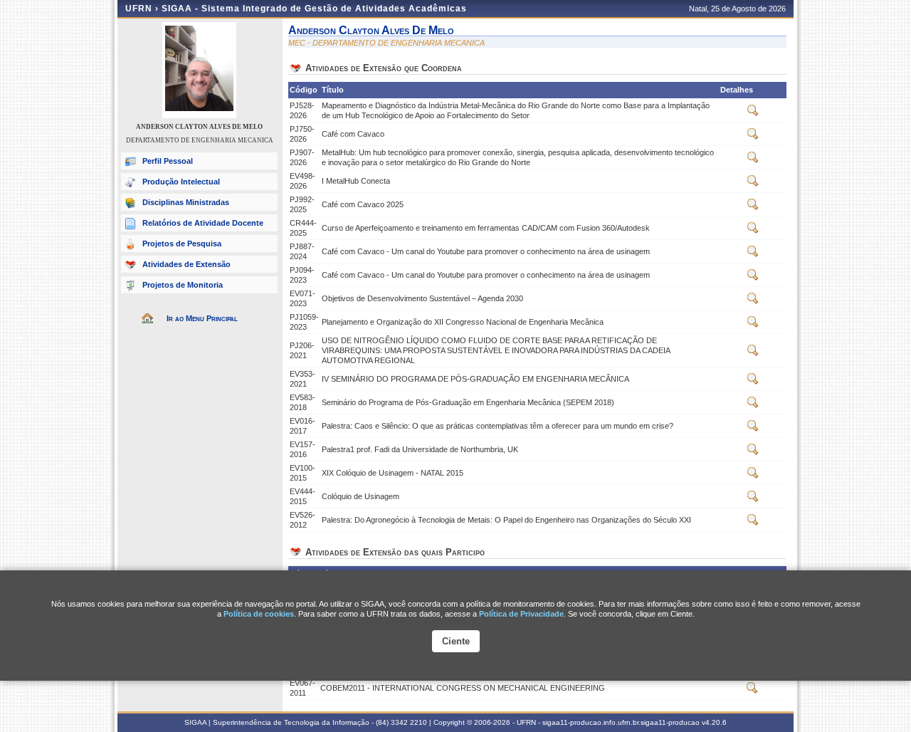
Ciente (456, 641)
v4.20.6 (714, 722)
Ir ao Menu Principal (202, 318)
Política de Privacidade (521, 614)
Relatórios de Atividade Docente (202, 223)
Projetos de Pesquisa (181, 243)
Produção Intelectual (181, 181)
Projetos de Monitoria (182, 285)
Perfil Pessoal (167, 161)
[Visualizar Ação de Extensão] (753, 113)
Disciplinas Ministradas (185, 202)
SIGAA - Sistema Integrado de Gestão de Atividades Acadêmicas (314, 9)
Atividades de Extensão (186, 264)
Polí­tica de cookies (258, 614)
